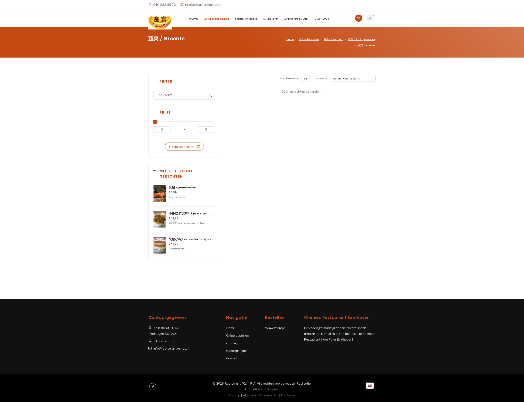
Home (193, 18)
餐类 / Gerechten (333, 39)
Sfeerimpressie (246, 18)
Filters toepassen (183, 147)
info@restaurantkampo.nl (203, 4)
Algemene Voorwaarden (260, 395)
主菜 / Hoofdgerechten (361, 39)
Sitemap (234, 395)
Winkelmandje (275, 328)
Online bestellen (216, 18)
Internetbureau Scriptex (262, 389)
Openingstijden (296, 18)
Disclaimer (288, 395)
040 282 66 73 (165, 4)
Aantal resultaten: (289, 78)
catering (270, 18)
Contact (322, 18)
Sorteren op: (322, 78)
